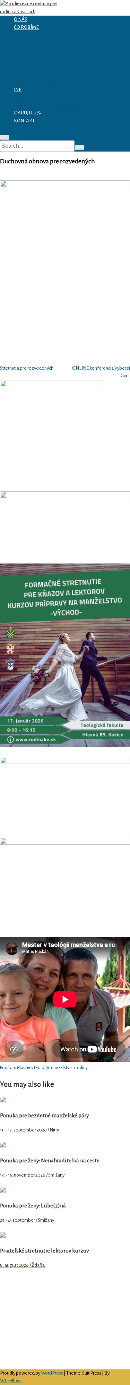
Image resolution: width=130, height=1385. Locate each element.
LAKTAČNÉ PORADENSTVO (52, 81)
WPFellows (11, 1380)
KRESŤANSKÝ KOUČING (49, 58)
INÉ (17, 89)
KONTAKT (24, 120)
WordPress (52, 1373)
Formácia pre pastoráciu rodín (64, 74)
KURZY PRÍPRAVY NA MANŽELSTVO (62, 34)
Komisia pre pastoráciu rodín (52, 105)
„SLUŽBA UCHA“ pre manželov (55, 42)
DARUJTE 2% (27, 112)
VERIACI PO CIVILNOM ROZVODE (59, 50)
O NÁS (20, 19)
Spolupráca (35, 97)
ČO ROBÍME (26, 27)
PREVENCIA (36, 66)
